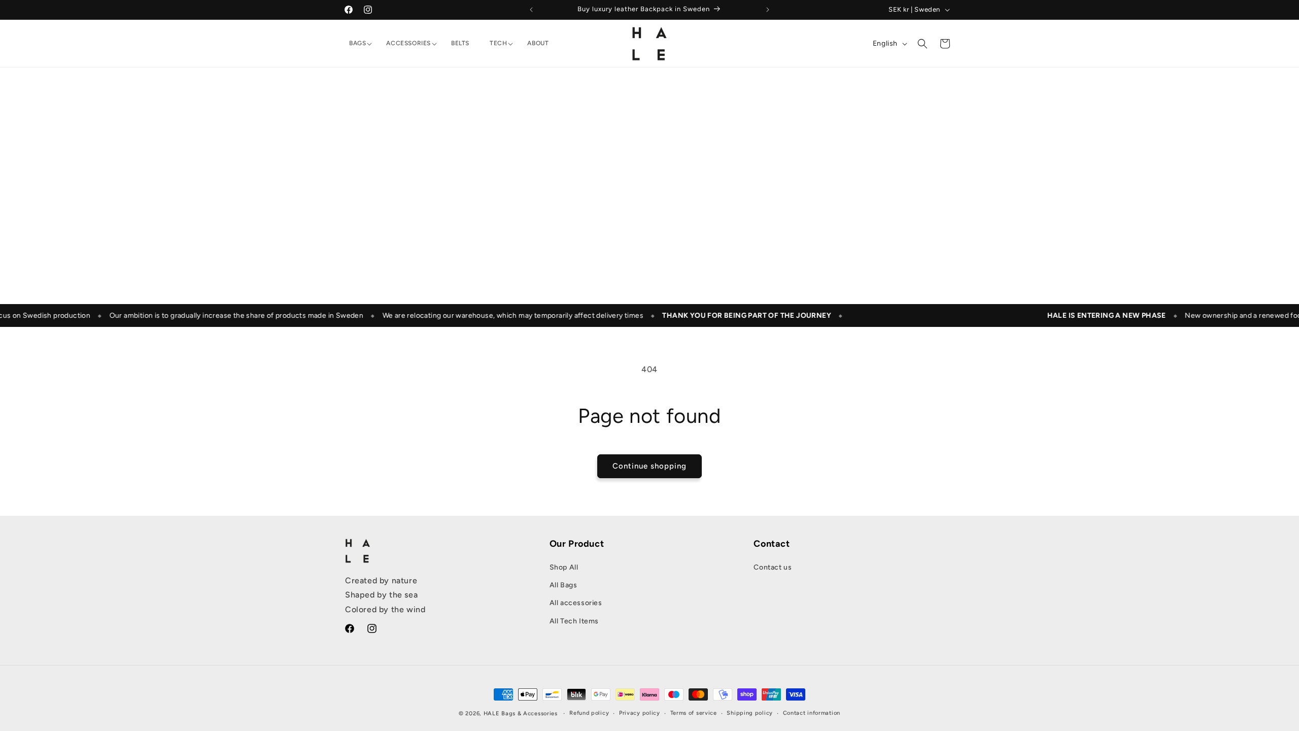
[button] (357, 43)
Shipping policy (750, 713)
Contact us (773, 567)
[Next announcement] (768, 9)
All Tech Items (574, 621)
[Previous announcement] (531, 9)
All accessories (576, 603)
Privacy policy (639, 713)
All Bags (563, 585)
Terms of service (693, 713)
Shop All (564, 567)
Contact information (811, 713)
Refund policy (589, 713)
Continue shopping (649, 466)
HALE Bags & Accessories (521, 713)
